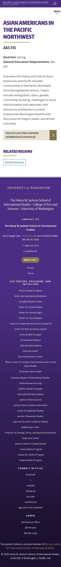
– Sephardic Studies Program (30, 454)
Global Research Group (30, 383)
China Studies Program (30, 334)
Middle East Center (30, 427)
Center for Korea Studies (30, 318)
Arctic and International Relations (31, 296)
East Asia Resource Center (30, 356)
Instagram (30, 491)
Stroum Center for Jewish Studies (30, 443)
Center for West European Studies (30, 329)
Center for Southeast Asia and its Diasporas (31, 323)
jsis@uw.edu (32, 251)
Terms (30, 273)
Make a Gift (30, 260)
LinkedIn (30, 485)
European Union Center (30, 371)
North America (14, 162)
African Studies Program (30, 290)
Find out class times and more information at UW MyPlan (22, 135)
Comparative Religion (30, 340)
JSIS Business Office (30, 522)
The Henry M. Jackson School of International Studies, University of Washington (26, 3)
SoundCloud (30, 502)
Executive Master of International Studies (30, 377)
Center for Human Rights (30, 312)
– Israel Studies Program (30, 449)
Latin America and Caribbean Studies (30, 421)
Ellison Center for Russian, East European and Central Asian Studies (30, 364)
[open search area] (55, 4)
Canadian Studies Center (30, 301)
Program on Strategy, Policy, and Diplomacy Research (30, 432)
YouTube (30, 496)
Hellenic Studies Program (31, 388)
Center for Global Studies (30, 307)
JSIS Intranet (30, 527)
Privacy (30, 267)
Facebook (30, 474)
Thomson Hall (29, 235)
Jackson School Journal (30, 399)
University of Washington (30, 187)
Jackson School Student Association (30, 405)
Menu (57, 11)
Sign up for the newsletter (30, 507)
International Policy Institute (30, 394)
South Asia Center (30, 438)
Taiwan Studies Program (30, 460)
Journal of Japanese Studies (30, 416)
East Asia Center (30, 351)
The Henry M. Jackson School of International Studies (27, 202)
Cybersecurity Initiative (30, 345)
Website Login (30, 533)
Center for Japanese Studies (30, 410)
